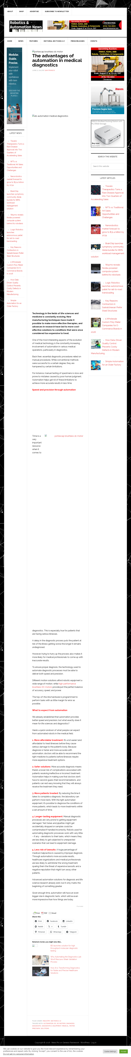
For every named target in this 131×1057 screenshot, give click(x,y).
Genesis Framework (71, 1043)
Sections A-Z (56, 1021)
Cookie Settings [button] (110, 1051)
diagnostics (47, 1026)
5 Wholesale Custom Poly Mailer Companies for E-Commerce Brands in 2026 (15, 268)
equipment (57, 1026)
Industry (46, 1021)
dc (55, 1023)
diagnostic (36, 1026)
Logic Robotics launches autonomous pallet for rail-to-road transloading (15, 235)
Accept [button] (123, 1051)
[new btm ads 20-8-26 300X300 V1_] (107, 79)
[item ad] (107, 113)
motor (72, 1026)
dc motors (61, 1023)
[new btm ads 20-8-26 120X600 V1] (14, 123)
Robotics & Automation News (26, 26)
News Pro (55, 1043)
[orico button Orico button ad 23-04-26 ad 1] (107, 146)
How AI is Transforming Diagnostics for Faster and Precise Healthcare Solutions (65, 970)
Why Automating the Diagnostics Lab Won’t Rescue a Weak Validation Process (66, 959)
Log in (93, 1043)
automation (48, 1023)
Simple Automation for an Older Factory (14, 303)
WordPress (85, 1043)
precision (36, 1028)
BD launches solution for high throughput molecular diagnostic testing (64, 948)
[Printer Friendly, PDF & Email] (44, 913)
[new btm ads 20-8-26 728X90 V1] (84, 28)
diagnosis (70, 1023)
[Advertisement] (57, 93)
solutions (45, 1028)
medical (65, 1026)
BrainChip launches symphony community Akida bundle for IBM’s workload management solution (15, 200)
